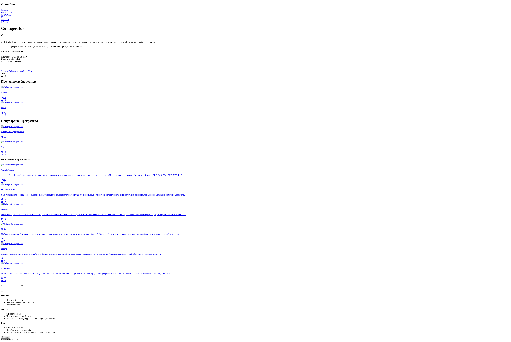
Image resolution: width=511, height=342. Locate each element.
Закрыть (5, 337)
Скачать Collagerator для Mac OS (16, 71)
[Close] (2, 291)
